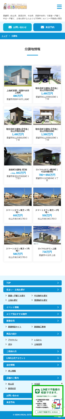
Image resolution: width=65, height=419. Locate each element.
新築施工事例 (40, 327)
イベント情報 (12, 307)
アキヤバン (13, 340)
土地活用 (38, 344)
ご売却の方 (11, 351)
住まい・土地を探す (15, 289)
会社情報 (10, 365)
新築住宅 (10, 321)
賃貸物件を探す (40, 300)
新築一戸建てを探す (16, 296)
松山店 (11, 384)
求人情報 (12, 371)
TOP (8, 283)
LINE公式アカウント (16, 358)
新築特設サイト (14, 327)
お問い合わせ (20, 27)
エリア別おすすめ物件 (16, 314)
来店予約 (50, 27)
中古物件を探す (40, 296)
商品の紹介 (11, 334)
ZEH (10, 344)
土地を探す (13, 300)
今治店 (37, 384)
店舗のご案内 (12, 378)
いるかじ (38, 340)
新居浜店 (12, 388)
